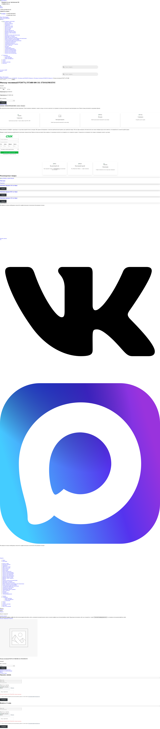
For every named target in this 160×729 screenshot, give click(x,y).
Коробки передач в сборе (10, 31)
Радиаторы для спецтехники (11, 37)
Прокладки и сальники (10, 36)
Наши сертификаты (9, 58)
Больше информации (4, 618)
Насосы (6, 33)
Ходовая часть (8, 47)
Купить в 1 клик (3, 104)
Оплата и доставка (3, 223)
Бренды (1, 228)
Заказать (3, 102)
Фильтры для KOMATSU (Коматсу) (25, 78)
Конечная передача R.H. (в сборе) (8, 191)
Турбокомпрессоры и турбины (11, 44)
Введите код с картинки (4, 685)
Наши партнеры (8, 57)
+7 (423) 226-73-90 (11, 15)
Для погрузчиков (3, 213)
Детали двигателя (9, 27)
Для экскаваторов (3, 217)
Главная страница (4, 78)
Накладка (2, 180)
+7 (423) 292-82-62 (11, 13)
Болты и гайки (8, 22)
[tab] (2, 105)
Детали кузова (8, 28)
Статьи (1, 227)
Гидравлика (7, 24)
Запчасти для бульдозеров (10, 49)
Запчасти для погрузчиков (10, 50)
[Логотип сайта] (3, 0)
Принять (11, 618)
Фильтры (7, 46)
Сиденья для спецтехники (10, 41)
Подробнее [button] (2, 183)
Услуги (1, 218)
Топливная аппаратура (10, 42)
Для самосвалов (3, 215)
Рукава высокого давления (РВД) (12, 39)
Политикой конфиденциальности (100, 617)
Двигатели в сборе (9, 26)
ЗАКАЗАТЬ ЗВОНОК (4, 18)
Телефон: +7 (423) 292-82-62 (5, 232)
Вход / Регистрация (6, 606)
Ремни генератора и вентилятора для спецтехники (16, 38)
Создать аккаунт (3, 616)
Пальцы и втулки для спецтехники (12, 35)
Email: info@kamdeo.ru (4, 235)
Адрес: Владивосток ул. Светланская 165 (7, 233)
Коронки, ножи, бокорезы (10, 32)
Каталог (10, 78)
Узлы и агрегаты (8, 45)
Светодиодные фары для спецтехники (13, 40)
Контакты (2, 222)
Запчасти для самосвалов (10, 51)
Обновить (12, 687)
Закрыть (2, 558)
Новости (1, 225)
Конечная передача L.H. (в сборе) (8, 185)
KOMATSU (14, 78)
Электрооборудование (9, 48)
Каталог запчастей (4, 210)
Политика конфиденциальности (5, 553)
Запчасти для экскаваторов (10, 53)
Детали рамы (8, 29)
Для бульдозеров (3, 212)
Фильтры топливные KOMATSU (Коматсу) (43, 78)
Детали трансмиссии (9, 30)
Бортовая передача (9, 23)
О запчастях (7, 56)
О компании (2, 220)
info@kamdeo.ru (6, 4)
